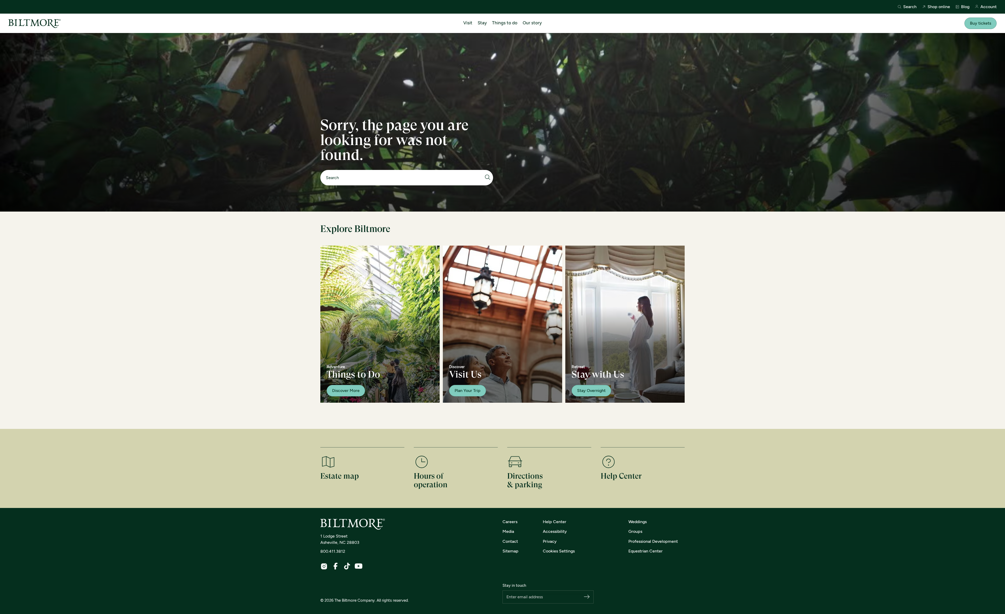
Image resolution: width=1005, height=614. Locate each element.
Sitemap (510, 551)
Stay (482, 22)
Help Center (554, 521)
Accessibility (555, 531)
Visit (467, 22)
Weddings (637, 521)
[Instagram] (324, 566)
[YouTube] (358, 566)
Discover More (346, 390)
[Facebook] (335, 566)
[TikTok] (347, 566)
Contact (510, 541)
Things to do (504, 22)
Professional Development (653, 541)
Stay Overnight (591, 390)
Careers (509, 521)
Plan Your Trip (468, 390)
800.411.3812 (332, 551)
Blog (965, 7)
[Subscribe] (587, 597)
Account (988, 6)
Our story (532, 22)
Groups (635, 531)
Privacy (550, 541)
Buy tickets (980, 23)
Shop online (939, 7)
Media (508, 531)
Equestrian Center (645, 551)
